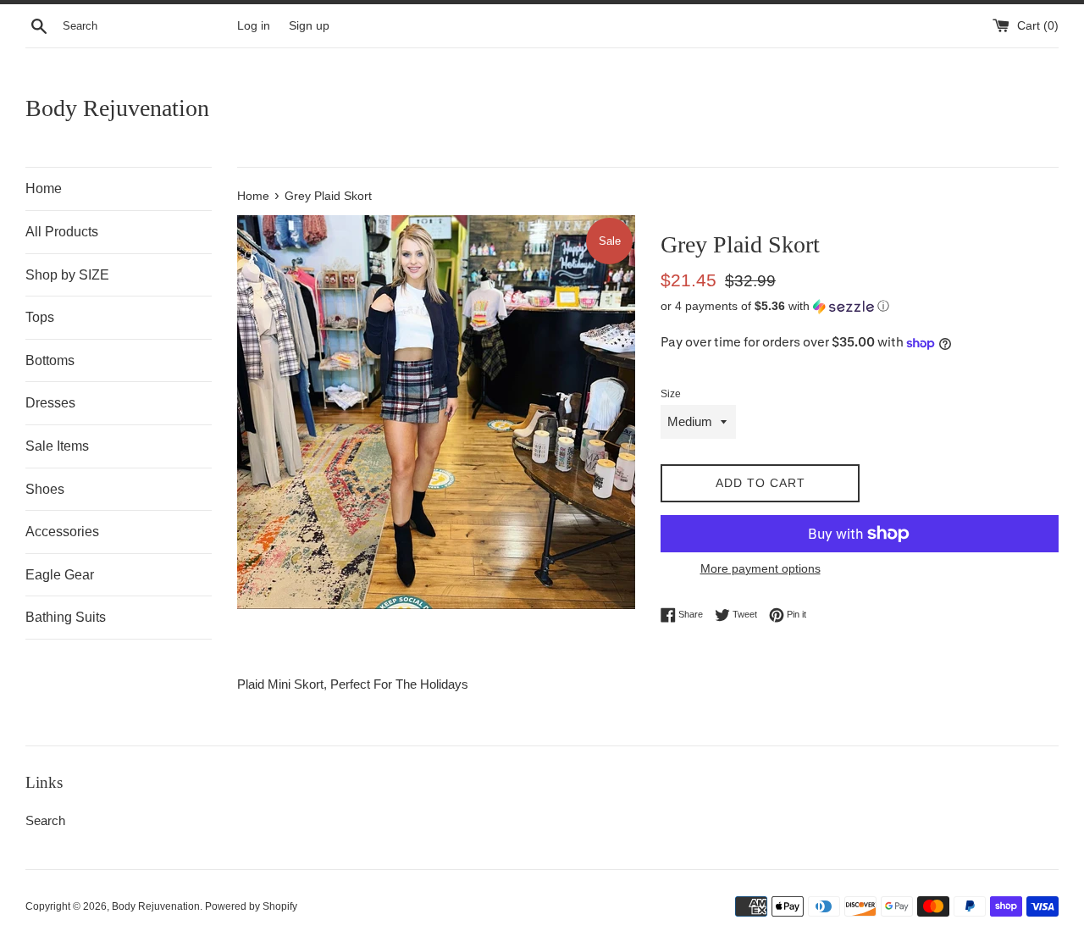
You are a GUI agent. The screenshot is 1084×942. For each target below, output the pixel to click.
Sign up (309, 25)
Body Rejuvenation (117, 108)
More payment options (760, 568)
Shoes (44, 489)
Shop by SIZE (67, 275)
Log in (253, 25)
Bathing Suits (65, 617)
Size (671, 394)
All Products (61, 231)
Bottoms (50, 360)
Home (43, 188)
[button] (860, 306)
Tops (39, 317)
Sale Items (57, 446)
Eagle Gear (59, 575)
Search (45, 820)
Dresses (50, 403)
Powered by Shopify (251, 906)
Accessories (62, 531)
